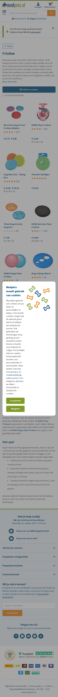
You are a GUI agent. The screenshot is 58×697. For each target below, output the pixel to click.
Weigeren (15, 408)
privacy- (15, 371)
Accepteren (15, 400)
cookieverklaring (13, 375)
